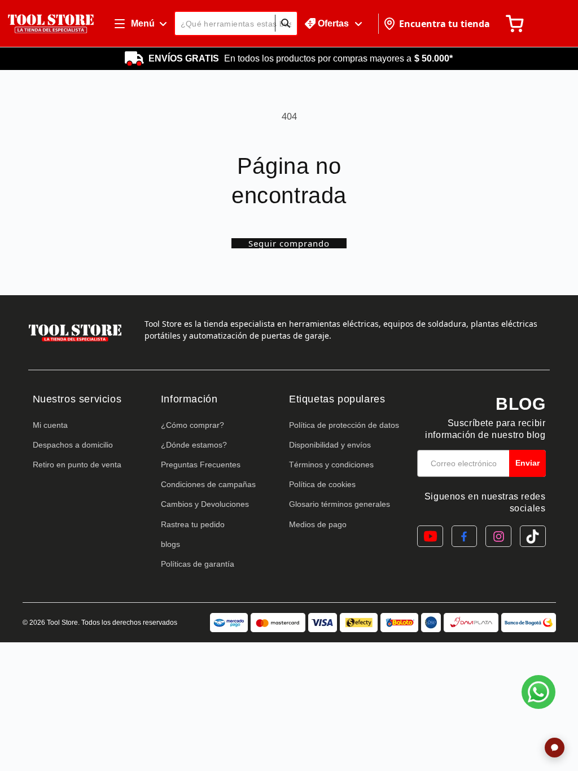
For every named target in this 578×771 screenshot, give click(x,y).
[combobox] (236, 23)
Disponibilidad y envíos (330, 444)
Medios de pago (318, 524)
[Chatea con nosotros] (538, 692)
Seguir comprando (289, 243)
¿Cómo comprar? (192, 425)
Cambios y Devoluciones (205, 504)
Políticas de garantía (197, 563)
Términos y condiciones (331, 464)
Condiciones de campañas (208, 484)
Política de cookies (322, 484)
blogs (170, 544)
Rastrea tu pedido (193, 524)
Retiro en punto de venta (77, 464)
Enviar (527, 462)
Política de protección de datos (344, 425)
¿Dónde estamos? (194, 444)
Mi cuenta (50, 425)
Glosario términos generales (339, 504)
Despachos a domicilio (73, 444)
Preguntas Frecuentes (200, 464)
